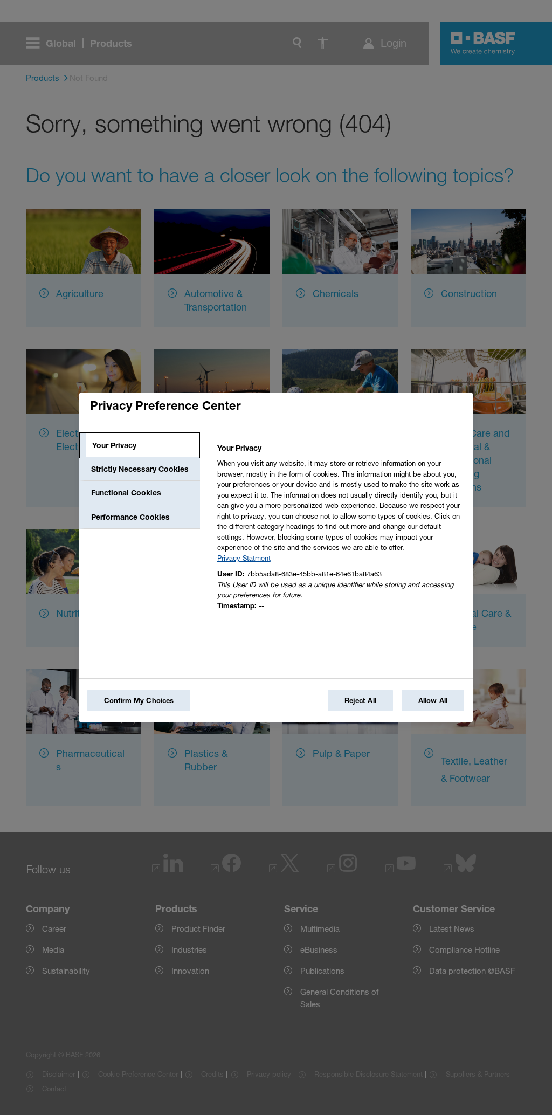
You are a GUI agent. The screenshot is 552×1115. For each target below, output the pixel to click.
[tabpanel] (340, 529)
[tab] (139, 445)
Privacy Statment (244, 558)
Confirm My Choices (139, 700)
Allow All (432, 700)
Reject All (360, 700)
